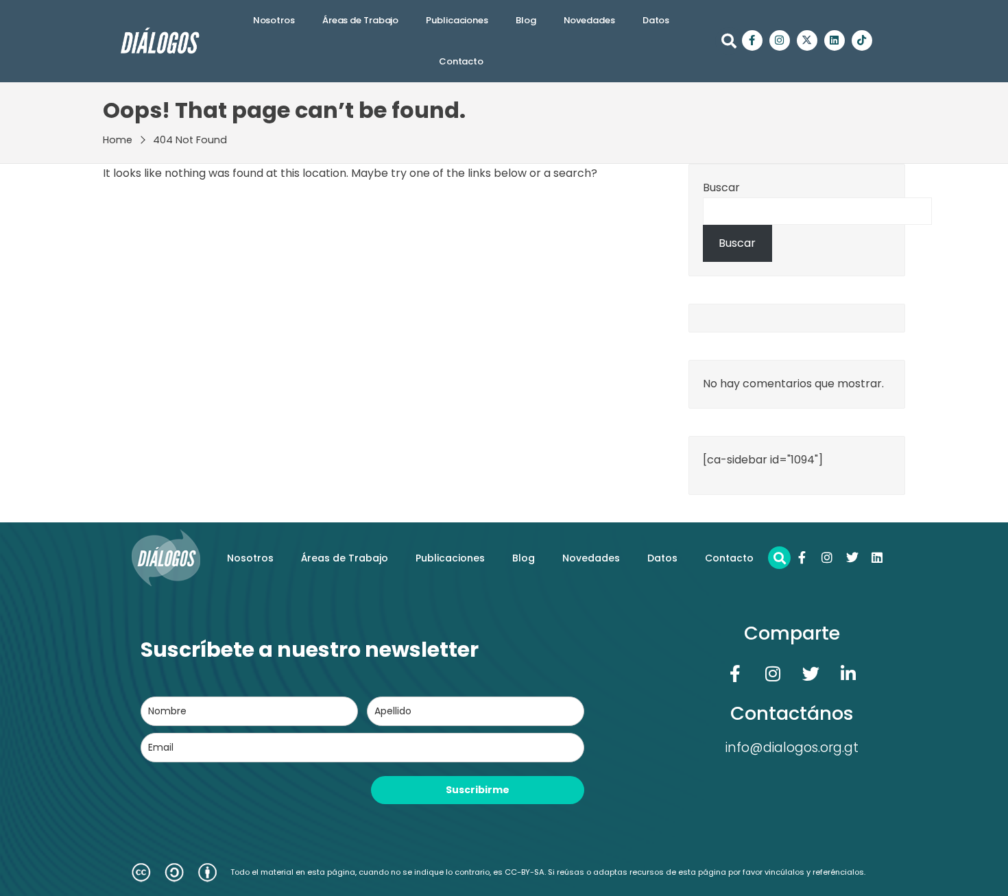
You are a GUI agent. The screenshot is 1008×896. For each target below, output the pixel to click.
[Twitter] (852, 557)
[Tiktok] (862, 40)
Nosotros (274, 20)
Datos (656, 20)
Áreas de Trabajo (360, 20)
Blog (526, 20)
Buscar (721, 187)
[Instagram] (779, 40)
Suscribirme (477, 790)
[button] (729, 41)
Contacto (461, 61)
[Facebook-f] (752, 40)
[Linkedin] (834, 40)
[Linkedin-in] (848, 673)
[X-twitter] (807, 40)
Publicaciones (457, 20)
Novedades (589, 20)
